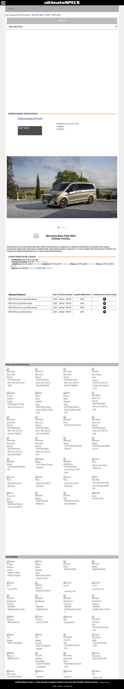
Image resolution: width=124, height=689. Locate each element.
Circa (55, 686)
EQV (48, 15)
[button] (58, 227)
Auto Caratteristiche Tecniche (17, 15)
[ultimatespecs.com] (62, 2)
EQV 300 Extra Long (17, 307)
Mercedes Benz (38, 15)
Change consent (104, 682)
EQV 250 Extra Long (17, 299)
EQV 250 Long (14, 303)
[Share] (115, 8)
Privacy (60, 686)
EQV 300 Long (14, 312)
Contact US (68, 686)
